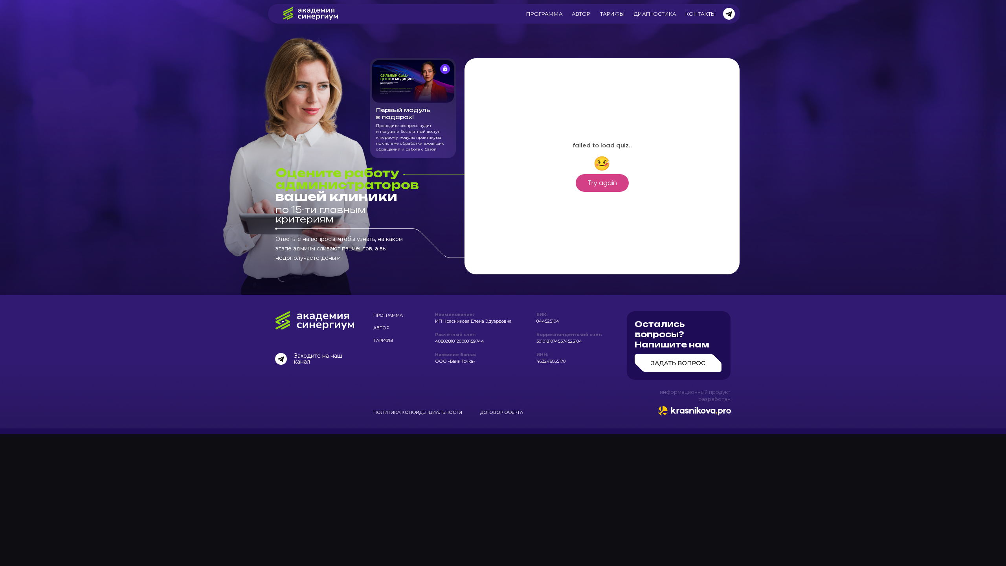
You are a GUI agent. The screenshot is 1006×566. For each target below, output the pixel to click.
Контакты (700, 14)
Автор (581, 14)
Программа (544, 14)
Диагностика (655, 14)
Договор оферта (501, 412)
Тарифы (612, 14)
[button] (679, 345)
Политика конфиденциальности (417, 412)
